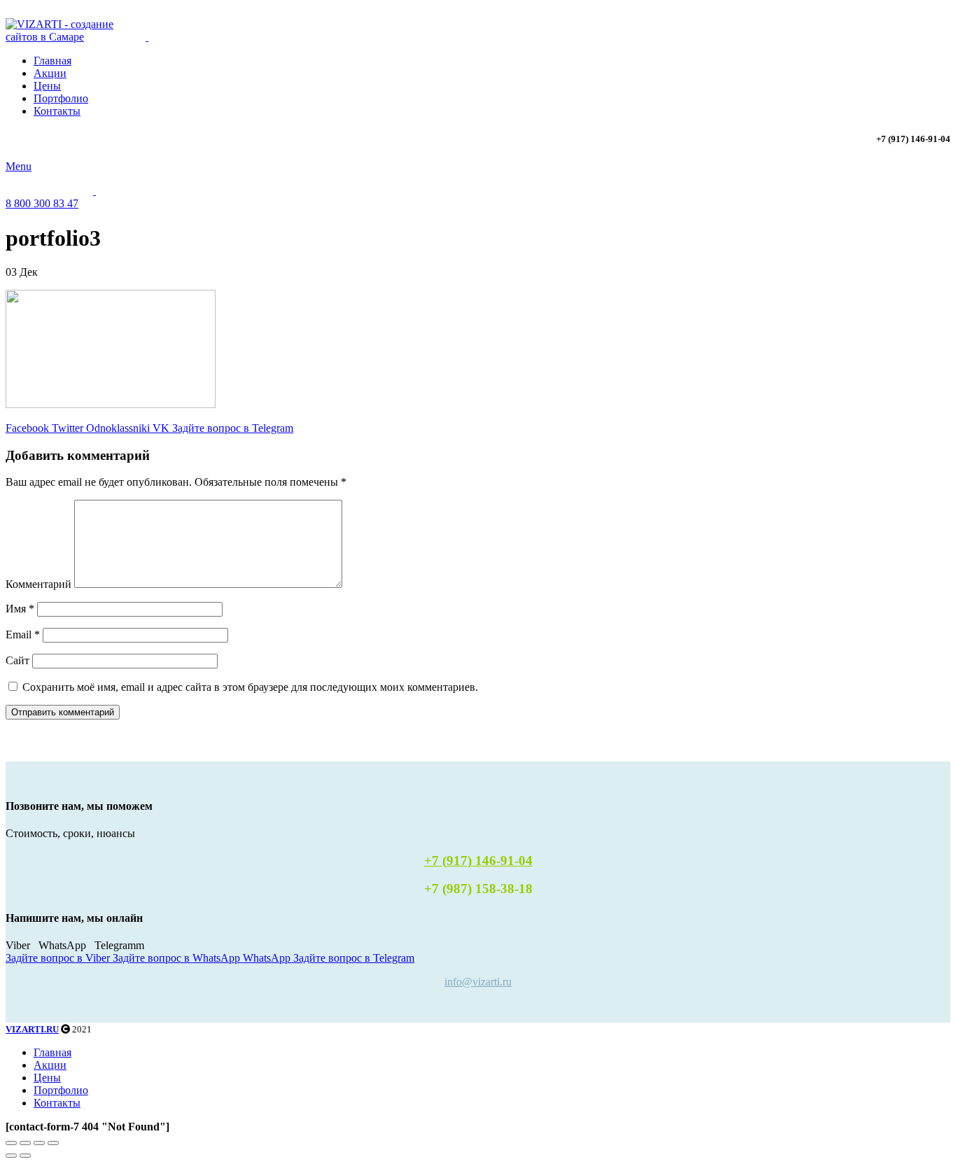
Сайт (17, 660)
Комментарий (38, 584)
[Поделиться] (25, 1143)
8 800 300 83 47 (42, 203)
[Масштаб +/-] (53, 1143)
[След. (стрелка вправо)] (25, 1156)
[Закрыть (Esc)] (11, 1143)
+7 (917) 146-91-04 (478, 860)
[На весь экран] (39, 1143)
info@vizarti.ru (478, 982)
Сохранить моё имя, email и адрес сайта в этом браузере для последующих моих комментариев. (250, 687)
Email (23, 634)
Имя (20, 609)
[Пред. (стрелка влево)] (11, 1156)
